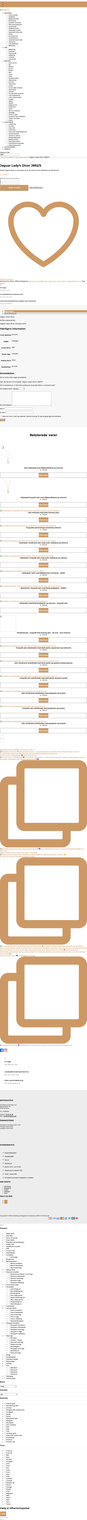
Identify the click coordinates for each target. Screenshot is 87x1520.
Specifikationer (10, 313)
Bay (9, 65)
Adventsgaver (13, 134)
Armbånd (11, 17)
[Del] (5, 1517)
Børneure (11, 49)
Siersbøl (11, 112)
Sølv (8, 1500)
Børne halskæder (17, 1266)
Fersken (9, 1459)
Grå (7, 1464)
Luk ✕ (2, 1225)
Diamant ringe (16, 1280)
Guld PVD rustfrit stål (14, 1435)
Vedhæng (11, 42)
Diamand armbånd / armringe (22, 1274)
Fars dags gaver (14, 141)
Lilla (7, 1476)
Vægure (11, 57)
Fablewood (12, 80)
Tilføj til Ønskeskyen (35, 188)
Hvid (8, 1472)
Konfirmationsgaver (16, 143)
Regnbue (9, 1493)
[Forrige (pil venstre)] (1, 1519)
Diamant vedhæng (17, 1283)
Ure (5, 48)
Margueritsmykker (15, 32)
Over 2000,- (12, 130)
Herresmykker (13, 28)
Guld (8, 1470)
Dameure (11, 51)
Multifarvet (10, 1483)
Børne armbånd (16, 1263)
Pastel (8, 1489)
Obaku (10, 101)
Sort (7, 1502)
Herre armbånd (16, 1310)
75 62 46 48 (9, 1114)
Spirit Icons (13, 114)
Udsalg (7, 149)
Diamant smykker (14, 23)
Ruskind (9, 1440)
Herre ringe (15, 1317)
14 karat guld (11, 1433)
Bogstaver (12, 21)
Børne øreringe (16, 1268)
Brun (8, 1457)
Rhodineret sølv (12, 1418)
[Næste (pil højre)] (3, 1519)
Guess (10, 86)
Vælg (3, 1514)
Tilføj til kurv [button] (43, 475)
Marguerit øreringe (17, 1329)
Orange (9, 1487)
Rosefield (12, 107)
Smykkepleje (13, 36)
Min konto (9, 4)
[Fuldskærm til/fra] (3, 1517)
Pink (7, 1491)
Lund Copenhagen (15, 97)
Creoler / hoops (16, 1340)
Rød (7, 1495)
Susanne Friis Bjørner (16, 116)
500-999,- (11, 126)
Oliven (8, 1485)
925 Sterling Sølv (12, 1406)
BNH (9, 72)
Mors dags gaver (14, 145)
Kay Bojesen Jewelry (16, 93)
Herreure (11, 55)
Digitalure (12, 53)
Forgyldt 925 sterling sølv (15, 1410)
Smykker (8, 13)
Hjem (2, 157)
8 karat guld (10, 1403)
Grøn (8, 1466)
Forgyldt (9, 1461)
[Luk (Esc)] (7, 1517)
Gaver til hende (14, 135)
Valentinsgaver (16, 1304)
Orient (10, 103)
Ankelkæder (13, 15)
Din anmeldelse (6, 405)
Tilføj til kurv (14, 188)
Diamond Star (13, 78)
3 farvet (9, 1453)
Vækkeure (12, 59)
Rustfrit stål (10, 1442)
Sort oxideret (11, 1425)
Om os (7, 1160)
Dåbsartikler (10, 1270)
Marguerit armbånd (18, 1325)
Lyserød (9, 1481)
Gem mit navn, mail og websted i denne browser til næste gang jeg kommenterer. (32, 416)
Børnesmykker (13, 19)
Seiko (10, 109)
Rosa (8, 1498)
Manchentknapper (17, 1321)
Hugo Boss (12, 90)
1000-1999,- (12, 128)
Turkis (8, 1504)
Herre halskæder (17, 1312)
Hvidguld (9, 1412)
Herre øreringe (16, 1314)
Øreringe (11, 45)
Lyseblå (9, 1478)
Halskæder (12, 26)
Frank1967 (12, 84)
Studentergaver (72, 281)
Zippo (10, 120)
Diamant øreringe (17, 1278)
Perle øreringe (16, 1353)
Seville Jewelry (14, 111)
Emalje (8, 1408)
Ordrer (6, 1189)
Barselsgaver (13, 139)
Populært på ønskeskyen (17, 132)
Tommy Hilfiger (14, 118)
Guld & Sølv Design (15, 88)
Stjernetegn (13, 38)
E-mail (3, 412)
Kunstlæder (10, 1438)
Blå (7, 1455)
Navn (2, 409)
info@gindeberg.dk (10, 1116)
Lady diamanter (14, 95)
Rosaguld (9, 1423)
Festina (11, 82)
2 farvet (9, 1451)
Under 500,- (12, 124)
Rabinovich (12, 105)
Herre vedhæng (16, 1319)
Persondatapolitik (10, 1153)
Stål (7, 1427)
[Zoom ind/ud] (1, 1517)
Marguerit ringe (16, 1331)
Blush (10, 68)
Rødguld (9, 1421)
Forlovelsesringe (15, 24)
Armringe (14, 1257)
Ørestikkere (15, 1351)
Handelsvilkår (9, 1156)
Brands (7, 61)
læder (8, 1414)
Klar (7, 1474)
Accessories (9, 147)
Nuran (10, 99)
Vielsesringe (13, 44)
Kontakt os (8, 1163)
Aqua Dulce (12, 63)
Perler (8, 1416)
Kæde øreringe (16, 1344)
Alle (7, 1249)
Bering (11, 67)
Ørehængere (15, 1346)
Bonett (11, 70)
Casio (10, 74)
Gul (7, 1468)
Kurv (6, 1193)
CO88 (10, 76)
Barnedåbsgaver (14, 137)
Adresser (7, 1191)
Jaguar (11, 91)
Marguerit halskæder (18, 1327)
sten (7, 1429)
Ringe (10, 34)
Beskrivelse (8, 311)
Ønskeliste (9, 2)
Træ (7, 1431)
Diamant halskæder (18, 1276)
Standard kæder (14, 30)
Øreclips (14, 1338)
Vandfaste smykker (15, 40)
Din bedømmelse (6, 389)
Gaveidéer (8, 122)
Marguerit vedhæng (18, 1334)
